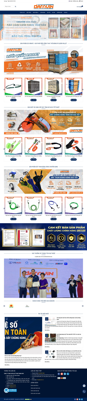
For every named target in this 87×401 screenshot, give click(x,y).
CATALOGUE (42, 12)
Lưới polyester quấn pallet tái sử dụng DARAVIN (73, 97)
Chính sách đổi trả (34, 385)
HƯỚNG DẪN (59, 12)
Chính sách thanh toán (35, 388)
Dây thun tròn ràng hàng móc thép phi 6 (73, 215)
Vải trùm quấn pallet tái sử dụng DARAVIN (13, 96)
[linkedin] (65, 374)
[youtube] (62, 374)
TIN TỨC (48, 12)
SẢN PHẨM (35, 12)
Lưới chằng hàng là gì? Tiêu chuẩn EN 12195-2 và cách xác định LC (69, 335)
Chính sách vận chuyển (35, 393)
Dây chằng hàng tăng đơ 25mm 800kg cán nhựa (53, 156)
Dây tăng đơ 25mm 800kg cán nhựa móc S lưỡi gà (73, 156)
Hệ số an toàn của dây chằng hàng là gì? (13, 355)
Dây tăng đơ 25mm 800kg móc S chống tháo (13, 156)
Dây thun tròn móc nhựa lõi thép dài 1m (53, 215)
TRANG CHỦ (22, 12)
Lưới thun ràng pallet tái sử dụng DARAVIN (33, 97)
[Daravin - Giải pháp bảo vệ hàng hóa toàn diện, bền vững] (43, 6)
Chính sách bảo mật (35, 390)
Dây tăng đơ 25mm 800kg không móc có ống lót (33, 156)
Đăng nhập (76, 1)
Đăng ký (81, 1)
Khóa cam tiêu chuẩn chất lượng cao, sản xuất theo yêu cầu (69, 351)
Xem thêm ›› (7, 364)
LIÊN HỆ (65, 12)
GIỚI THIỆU (29, 12)
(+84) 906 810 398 (12, 1)
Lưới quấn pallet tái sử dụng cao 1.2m (53, 96)
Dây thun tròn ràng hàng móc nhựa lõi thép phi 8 (33, 216)
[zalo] (68, 374)
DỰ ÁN (53, 12)
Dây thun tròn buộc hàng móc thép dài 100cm (13, 216)
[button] (71, 1)
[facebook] (59, 374)
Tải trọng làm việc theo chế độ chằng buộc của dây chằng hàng (68, 318)
